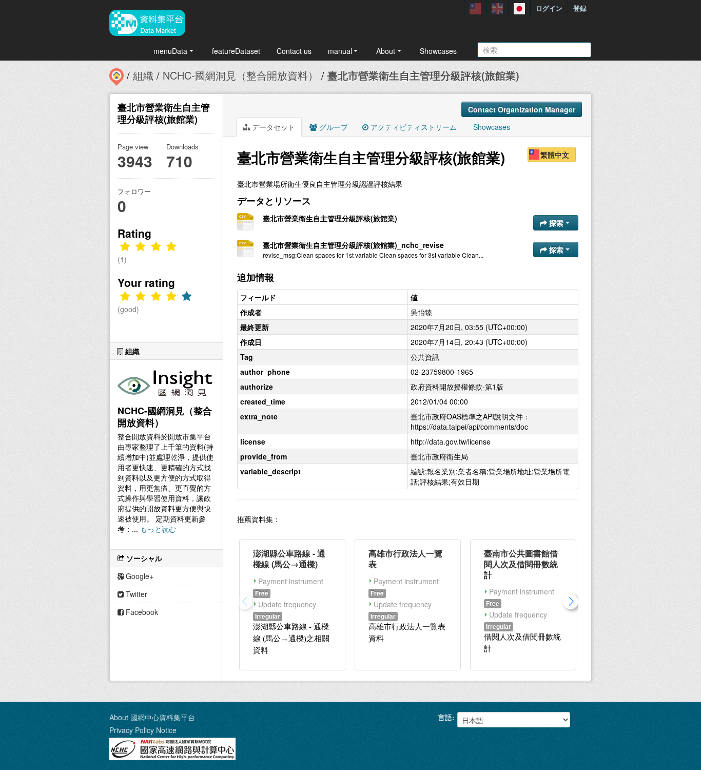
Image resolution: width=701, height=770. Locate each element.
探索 (556, 223)
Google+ (138, 576)
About (385, 51)
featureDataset (236, 51)
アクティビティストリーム (412, 127)
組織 (143, 75)
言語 (445, 717)
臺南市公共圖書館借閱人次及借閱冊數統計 (521, 564)
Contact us (294, 51)
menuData (170, 51)
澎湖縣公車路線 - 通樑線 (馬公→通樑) (289, 558)
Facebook (141, 612)
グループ (332, 127)
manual (340, 51)
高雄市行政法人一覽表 (405, 558)
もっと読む (158, 529)
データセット (272, 127)
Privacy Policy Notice (143, 730)
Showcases (438, 51)
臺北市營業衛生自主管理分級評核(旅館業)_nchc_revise (353, 245)
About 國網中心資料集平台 (152, 717)
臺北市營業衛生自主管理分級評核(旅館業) (423, 75)
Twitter (135, 594)
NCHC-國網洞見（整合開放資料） (240, 75)
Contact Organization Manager (521, 109)
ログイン (549, 8)
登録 (580, 8)
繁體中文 (554, 154)
